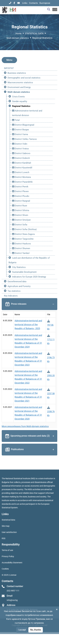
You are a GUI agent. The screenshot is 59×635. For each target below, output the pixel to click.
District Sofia (20, 224)
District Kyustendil (23, 167)
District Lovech (21, 172)
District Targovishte (24, 239)
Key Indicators (11, 295)
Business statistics (17, 73)
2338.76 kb (51, 413)
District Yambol (22, 253)
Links (24, 3)
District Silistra (21, 210)
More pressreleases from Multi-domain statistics (25, 426)
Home (18, 33)
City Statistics (19, 267)
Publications (17, 449)
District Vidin (20, 144)
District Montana (22, 177)
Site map (5, 526)
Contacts (33, 3)
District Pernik (21, 186)
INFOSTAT (9, 68)
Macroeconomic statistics (20, 82)
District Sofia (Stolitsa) (25, 229)
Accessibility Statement (12, 562)
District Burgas (21, 129)
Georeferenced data (17, 281)
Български (45, 3)
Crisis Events (18, 96)
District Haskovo (22, 243)
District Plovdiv (21, 196)
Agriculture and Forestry (19, 286)
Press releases (18, 304)
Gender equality (19, 101)
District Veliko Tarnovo (25, 139)
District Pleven (21, 191)
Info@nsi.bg (12, 600)
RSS (3, 538)
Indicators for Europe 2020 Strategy (29, 276)
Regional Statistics (21, 106)
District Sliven (21, 215)
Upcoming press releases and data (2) (30, 436)
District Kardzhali (22, 163)
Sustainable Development (24, 272)
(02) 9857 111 (13, 590)
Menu (9, 60)
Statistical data (8, 520)
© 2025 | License (9, 575)
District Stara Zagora (24, 234)
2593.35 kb (51, 377)
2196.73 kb (51, 359)
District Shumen (22, 248)
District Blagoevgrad (24, 125)
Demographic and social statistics (24, 77)
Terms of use (7, 550)
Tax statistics (14, 291)
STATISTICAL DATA (34, 33)
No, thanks (35, 629)
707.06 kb (50, 327)
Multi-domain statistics (18, 38)
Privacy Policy (8, 556)
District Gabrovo (22, 153)
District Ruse (20, 205)
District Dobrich (22, 158)
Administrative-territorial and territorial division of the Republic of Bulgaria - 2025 (28, 324)
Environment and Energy (19, 87)
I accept (22, 629)
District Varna (21, 134)
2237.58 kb (51, 395)
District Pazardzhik (23, 182)
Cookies (5, 569)
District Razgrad (22, 201)
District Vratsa (21, 148)
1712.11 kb (51, 341)
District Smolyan (22, 220)
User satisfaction (9, 532)
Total (17, 120)
